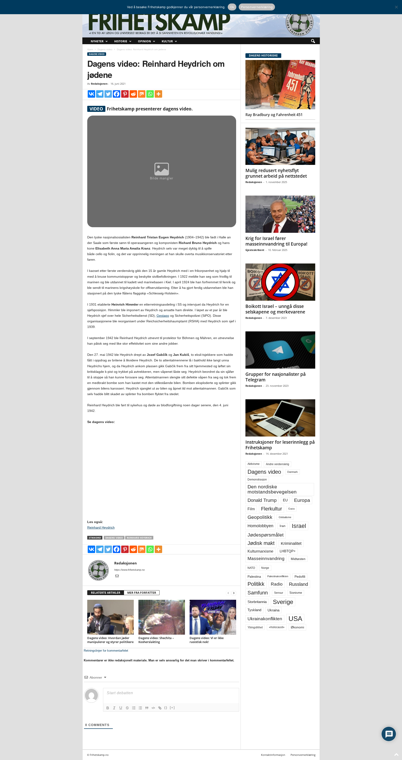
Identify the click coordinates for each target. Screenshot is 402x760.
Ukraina (273, 610)
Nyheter (97, 41)
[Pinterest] (125, 94)
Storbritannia (257, 602)
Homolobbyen (260, 525)
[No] (396, 7)
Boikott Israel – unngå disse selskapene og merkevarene (275, 309)
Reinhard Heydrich (101, 527)
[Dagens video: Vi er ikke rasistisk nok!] (213, 617)
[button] (313, 41)
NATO (251, 568)
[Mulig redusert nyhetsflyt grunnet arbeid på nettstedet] (280, 146)
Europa (302, 500)
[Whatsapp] (150, 94)
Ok (232, 7)
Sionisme (295, 592)
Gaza (291, 508)
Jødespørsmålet (266, 534)
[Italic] (114, 708)
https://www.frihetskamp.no (129, 569)
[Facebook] (116, 94)
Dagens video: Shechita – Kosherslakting (156, 640)
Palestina (254, 576)
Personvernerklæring (303, 755)
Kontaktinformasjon (273, 755)
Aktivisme (254, 464)
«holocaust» (277, 627)
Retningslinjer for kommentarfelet (106, 650)
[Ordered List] (134, 708)
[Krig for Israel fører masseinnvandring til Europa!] (280, 214)
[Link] (160, 708)
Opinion (144, 41)
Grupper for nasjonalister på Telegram (275, 377)
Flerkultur (271, 509)
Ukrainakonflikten (265, 618)
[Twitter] (108, 94)
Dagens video (104, 49)
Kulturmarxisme (260, 551)
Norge (265, 568)
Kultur (167, 41)
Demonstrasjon (257, 479)
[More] (158, 94)
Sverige (283, 601)
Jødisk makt (261, 543)
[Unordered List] (140, 708)
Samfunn (258, 593)
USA (295, 618)
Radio (277, 584)
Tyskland (254, 610)
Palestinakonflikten (277, 576)
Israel (299, 526)
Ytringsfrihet (255, 627)
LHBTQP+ (288, 551)
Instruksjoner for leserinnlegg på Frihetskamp (280, 445)
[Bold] (107, 708)
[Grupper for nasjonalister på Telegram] (280, 350)
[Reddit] (133, 94)
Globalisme (285, 517)
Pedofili (300, 576)
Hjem (90, 49)
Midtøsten (298, 559)
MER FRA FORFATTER (141, 593)
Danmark (292, 471)
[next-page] (233, 592)
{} (166, 707)
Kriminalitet (291, 543)
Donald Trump (262, 500)
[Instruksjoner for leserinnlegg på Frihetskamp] (280, 418)
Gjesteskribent (254, 250)
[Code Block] (153, 708)
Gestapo (163, 315)
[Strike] (127, 708)
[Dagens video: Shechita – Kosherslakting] (161, 617)
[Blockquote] (147, 708)
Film (251, 509)
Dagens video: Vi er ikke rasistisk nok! (207, 640)
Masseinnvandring (266, 558)
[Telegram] (100, 94)
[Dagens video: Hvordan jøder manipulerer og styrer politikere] (110, 617)
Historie (120, 41)
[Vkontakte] (91, 94)
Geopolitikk (260, 517)
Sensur (278, 592)
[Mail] (117, 576)
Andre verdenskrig (277, 464)
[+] (172, 707)
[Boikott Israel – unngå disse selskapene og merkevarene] (280, 282)
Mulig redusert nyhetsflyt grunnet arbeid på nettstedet (276, 173)
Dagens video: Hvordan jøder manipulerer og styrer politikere (110, 640)
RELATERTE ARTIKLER (105, 593)
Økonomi (297, 627)
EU (285, 500)
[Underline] (120, 708)
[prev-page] (228, 592)
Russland (298, 584)
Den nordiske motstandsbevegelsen (272, 489)
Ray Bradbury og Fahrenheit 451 (274, 114)
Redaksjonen (99, 83)
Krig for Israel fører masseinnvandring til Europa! (276, 241)
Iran (282, 526)
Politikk (256, 584)
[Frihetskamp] (201, 22)
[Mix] (141, 94)
